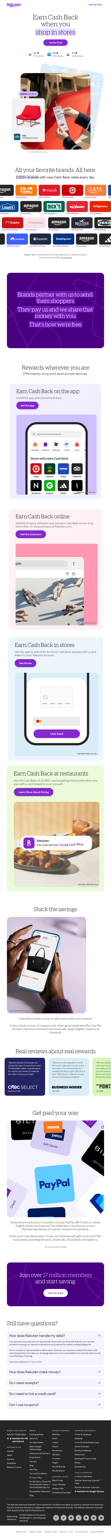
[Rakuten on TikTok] (63, 1518)
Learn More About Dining (33, 792)
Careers (33, 1461)
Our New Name (36, 1442)
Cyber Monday (58, 1484)
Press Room (34, 1457)
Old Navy (56, 1454)
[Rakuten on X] (79, 1518)
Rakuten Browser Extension (87, 1487)
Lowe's (55, 1442)
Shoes (77, 1462)
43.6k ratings (77, 56)
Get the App (27, 405)
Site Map (33, 1469)
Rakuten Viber (35, 1531)
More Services (81, 1531)
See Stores (25, 663)
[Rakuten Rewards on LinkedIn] (101, 1518)
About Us (33, 1438)
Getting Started (36, 1434)
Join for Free (95, 4)
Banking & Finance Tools (85, 1458)
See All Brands (58, 1466)
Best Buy (56, 1434)
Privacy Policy (35, 1361)
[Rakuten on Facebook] (71, 1518)
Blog (31, 1465)
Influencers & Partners (39, 1453)
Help (31, 1495)
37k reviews (38, 56)
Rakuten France (14, 1467)
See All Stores (58, 1470)
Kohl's (54, 1438)
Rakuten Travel (66, 1531)
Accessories (80, 1466)
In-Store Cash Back (83, 1476)
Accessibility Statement (39, 1491)
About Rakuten (97, 1531)
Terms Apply (66, 257)
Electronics (80, 1454)
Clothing (78, 1438)
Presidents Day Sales (61, 1492)
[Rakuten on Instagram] (56, 1518)
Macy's (55, 1446)
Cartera (10, 1459)
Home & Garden (82, 1446)
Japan (9, 1455)
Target (55, 1462)
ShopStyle (11, 1463)
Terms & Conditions (38, 1473)
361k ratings (58, 56)
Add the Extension (30, 534)
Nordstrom (57, 1450)
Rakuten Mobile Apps (16, 1434)
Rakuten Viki (21, 1531)
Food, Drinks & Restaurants (87, 1442)
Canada (10, 1451)
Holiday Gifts (57, 1488)
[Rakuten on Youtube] (86, 1518)
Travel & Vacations (83, 1434)
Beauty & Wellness (83, 1450)
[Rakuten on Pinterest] (94, 1518)
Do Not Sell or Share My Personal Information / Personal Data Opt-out (40, 1484)
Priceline (56, 1458)
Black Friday (57, 1480)
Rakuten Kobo (51, 1531)
